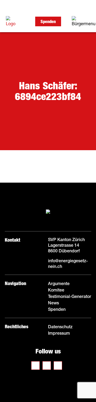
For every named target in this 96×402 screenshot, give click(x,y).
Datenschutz (60, 326)
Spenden (48, 21)
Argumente (59, 283)
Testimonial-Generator (69, 296)
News (53, 302)
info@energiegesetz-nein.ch (68, 263)
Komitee (56, 290)
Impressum (59, 333)
